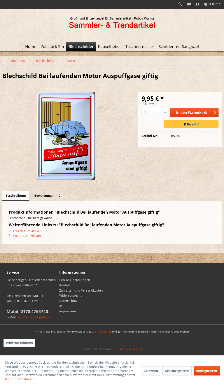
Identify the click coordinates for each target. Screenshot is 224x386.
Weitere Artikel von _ (27, 236)
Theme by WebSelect (128, 349)
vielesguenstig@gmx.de (35, 317)
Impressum (67, 311)
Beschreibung (15, 195)
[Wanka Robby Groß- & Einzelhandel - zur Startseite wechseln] (112, 23)
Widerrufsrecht (70, 295)
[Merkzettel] (189, 4)
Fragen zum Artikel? (27, 231)
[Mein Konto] (197, 4)
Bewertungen (47, 195)
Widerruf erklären (19, 343)
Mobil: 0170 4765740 (27, 311)
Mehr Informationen (20, 379)
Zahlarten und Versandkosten (81, 290)
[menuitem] (180, 4)
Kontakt (64, 285)
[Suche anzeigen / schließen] (180, 4)
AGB (62, 306)
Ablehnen (151, 371)
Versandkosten (102, 331)
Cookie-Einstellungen (74, 280)
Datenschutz (68, 301)
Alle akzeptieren (177, 371)
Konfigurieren (206, 371)
